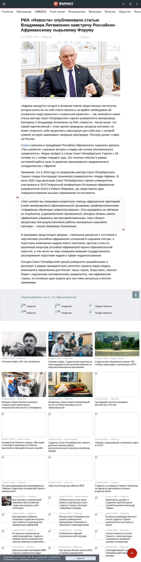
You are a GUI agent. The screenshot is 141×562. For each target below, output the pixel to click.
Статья (25, 145)
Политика (110, 11)
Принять (80, 558)
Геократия (7, 11)
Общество (125, 11)
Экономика (95, 11)
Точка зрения (57, 11)
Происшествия (76, 11)
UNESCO (40, 11)
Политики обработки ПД (49, 559)
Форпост (85, 37)
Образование (24, 11)
